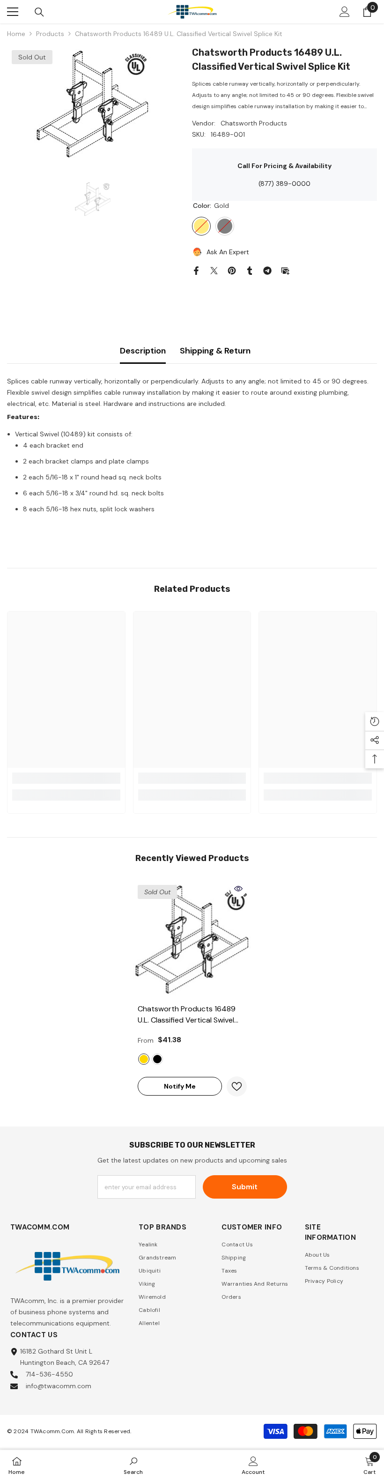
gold (143, 1059)
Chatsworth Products (254, 123)
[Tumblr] (249, 269)
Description (143, 350)
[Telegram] (267, 269)
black (157, 1059)
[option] (92, 103)
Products (50, 33)
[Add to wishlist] (237, 1086)
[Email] (285, 269)
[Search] (39, 12)
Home (16, 33)
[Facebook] (196, 269)
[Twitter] (214, 269)
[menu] (12, 11)
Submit (245, 1187)
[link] (66, 778)
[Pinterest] (232, 269)
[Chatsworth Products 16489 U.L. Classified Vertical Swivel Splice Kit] (192, 939)
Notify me (180, 1086)
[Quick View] (238, 888)
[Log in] (345, 12)
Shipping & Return (215, 350)
